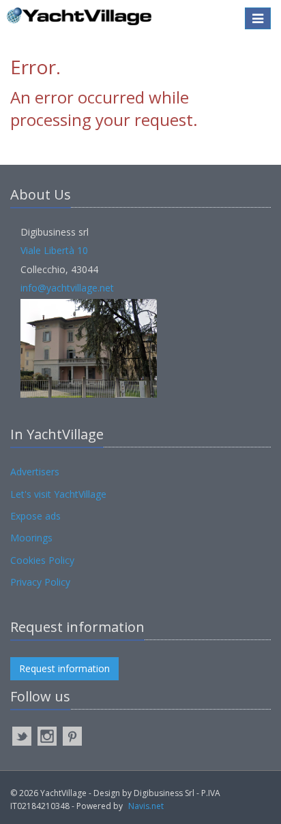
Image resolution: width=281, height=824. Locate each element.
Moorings (31, 537)
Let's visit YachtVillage (58, 494)
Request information (64, 668)
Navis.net (146, 806)
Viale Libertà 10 (54, 250)
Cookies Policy (42, 560)
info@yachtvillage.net (67, 287)
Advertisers (34, 471)
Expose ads (35, 515)
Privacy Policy (40, 581)
